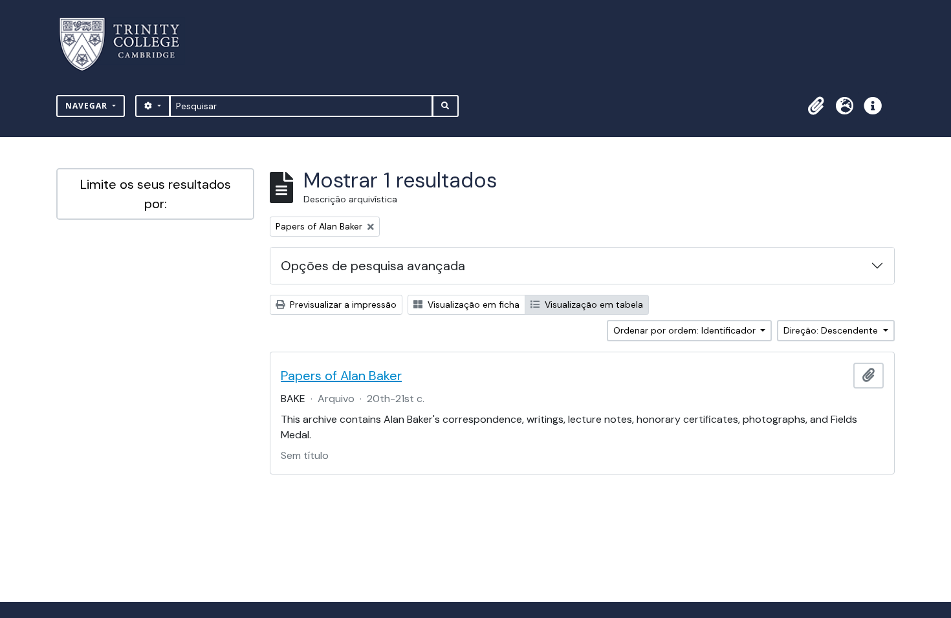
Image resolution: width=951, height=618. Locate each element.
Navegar (87, 105)
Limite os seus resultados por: (155, 194)
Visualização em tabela (592, 304)
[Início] (127, 44)
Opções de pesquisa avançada (373, 265)
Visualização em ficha (472, 304)
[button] (816, 106)
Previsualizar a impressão (342, 304)
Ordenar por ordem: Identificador (685, 330)
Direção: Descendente (831, 330)
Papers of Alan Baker (341, 375)
